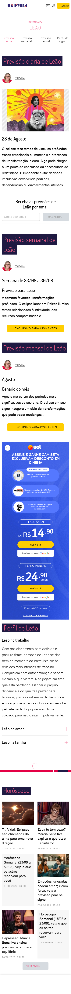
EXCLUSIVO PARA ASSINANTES (36, 328)
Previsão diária (8, 39)
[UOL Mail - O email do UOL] (48, 6)
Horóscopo (35, 21)
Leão (35, 28)
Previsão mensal (45, 39)
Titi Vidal (20, 78)
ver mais (33, 965)
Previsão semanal (26, 39)
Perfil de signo (62, 39)
